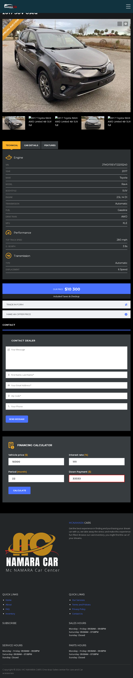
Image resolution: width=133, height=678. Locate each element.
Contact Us (77, 613)
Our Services (78, 600)
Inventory (10, 613)
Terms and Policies (81, 604)
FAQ (8, 609)
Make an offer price (18, 314)
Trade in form (14, 304)
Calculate (19, 490)
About (9, 604)
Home (9, 600)
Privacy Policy (78, 609)
